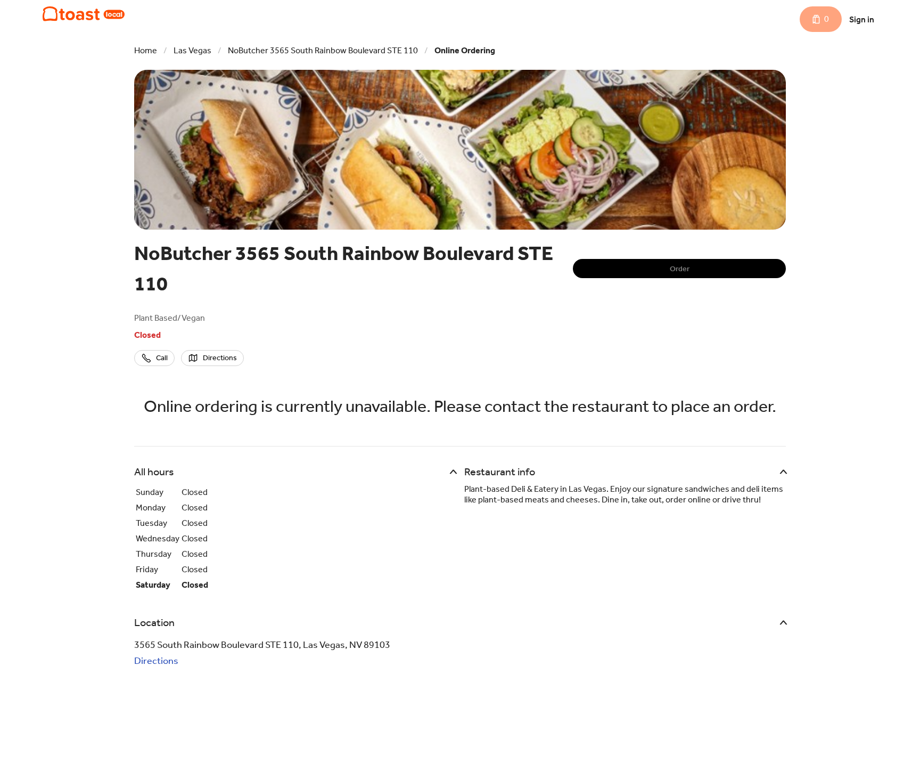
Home (145, 50)
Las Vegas (192, 50)
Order (679, 268)
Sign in (861, 19)
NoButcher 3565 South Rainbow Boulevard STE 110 (323, 50)
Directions (156, 661)
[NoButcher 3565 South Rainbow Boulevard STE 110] (84, 13)
